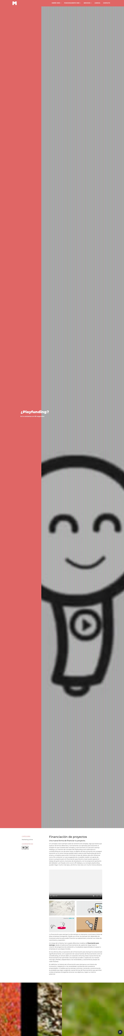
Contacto (106, 3)
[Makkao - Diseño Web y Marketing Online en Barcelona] (14, 3)
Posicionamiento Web (71, 3)
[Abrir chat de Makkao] (120, 1032)
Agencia (97, 3)
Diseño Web (56, 3)
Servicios (87, 3)
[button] (23, 847)
